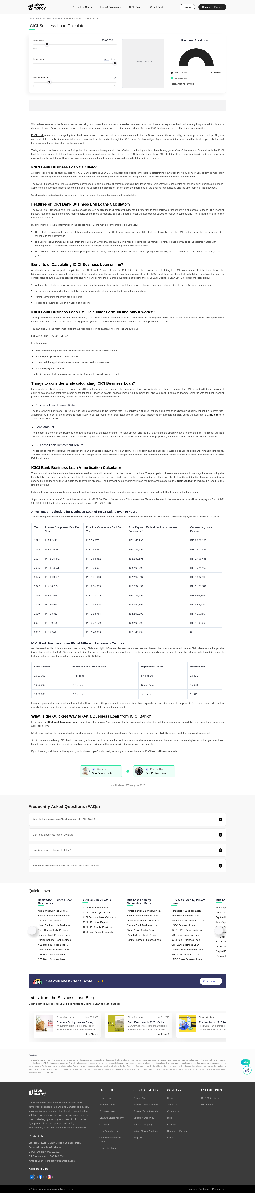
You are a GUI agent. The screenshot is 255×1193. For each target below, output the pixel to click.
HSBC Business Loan (183, 925)
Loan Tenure (39, 59)
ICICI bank (37, 135)
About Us (172, 1104)
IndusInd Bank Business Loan (187, 920)
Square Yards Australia (145, 1111)
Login (187, 7)
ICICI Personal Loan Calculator (99, 917)
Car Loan (104, 1124)
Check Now (209, 981)
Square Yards (140, 1098)
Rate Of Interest (40, 78)
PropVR (137, 1137)
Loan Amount (39, 40)
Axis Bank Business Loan (185, 954)
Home (31, 18)
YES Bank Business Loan (185, 915)
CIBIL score (214, 414)
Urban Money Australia (145, 1131)
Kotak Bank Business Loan (186, 910)
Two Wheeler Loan (109, 1131)
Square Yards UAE (143, 1117)
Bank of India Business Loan (142, 915)
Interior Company (142, 1124)
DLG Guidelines (210, 1098)
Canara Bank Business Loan (142, 925)
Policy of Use (218, 1189)
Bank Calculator (43, 18)
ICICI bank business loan (62, 721)
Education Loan (108, 1148)
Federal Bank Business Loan (187, 949)
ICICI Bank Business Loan (185, 939)
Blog (169, 1117)
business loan (185, 480)
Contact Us (173, 1111)
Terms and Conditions (198, 1189)
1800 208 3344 (57, 1156)
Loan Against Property (111, 1117)
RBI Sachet (207, 1104)
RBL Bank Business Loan (185, 935)
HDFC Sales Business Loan (186, 959)
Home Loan (105, 1098)
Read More (90, 1034)
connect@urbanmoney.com (60, 1160)
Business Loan (107, 1111)
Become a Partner (212, 7)
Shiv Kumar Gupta (102, 773)
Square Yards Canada (145, 1104)
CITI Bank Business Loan (185, 944)
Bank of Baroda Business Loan (144, 939)
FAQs (170, 1137)
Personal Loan (107, 1104)
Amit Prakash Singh (156, 773)
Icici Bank (57, 18)
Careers (171, 1124)
